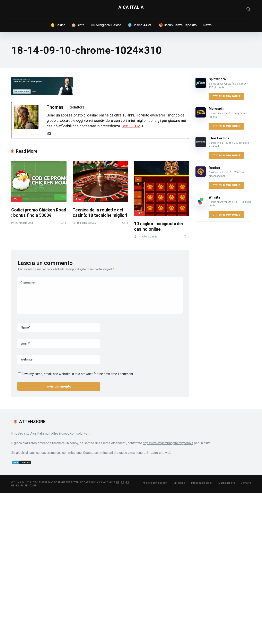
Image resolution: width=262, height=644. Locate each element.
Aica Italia (131, 7)
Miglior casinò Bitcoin (155, 482)
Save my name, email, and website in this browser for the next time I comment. (77, 374)
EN (17, 485)
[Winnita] (200, 205)
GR (35, 485)
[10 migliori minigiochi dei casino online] (161, 188)
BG (122, 482)
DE (12, 485)
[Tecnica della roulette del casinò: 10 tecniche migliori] (100, 181)
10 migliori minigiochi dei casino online (158, 226)
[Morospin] (200, 116)
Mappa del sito (226, 482)
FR (117, 482)
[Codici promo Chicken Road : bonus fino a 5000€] (39, 181)
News (207, 25)
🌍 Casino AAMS (140, 25)
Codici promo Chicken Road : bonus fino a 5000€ (38, 212)
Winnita (214, 197)
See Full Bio (131, 126)
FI (22, 485)
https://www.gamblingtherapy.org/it (168, 443)
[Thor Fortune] (200, 146)
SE (26, 485)
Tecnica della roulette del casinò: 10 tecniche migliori (100, 212)
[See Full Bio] (142, 126)
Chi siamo (179, 482)
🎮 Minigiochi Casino (106, 25)
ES (127, 482)
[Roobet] (200, 175)
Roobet (214, 168)
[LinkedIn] (49, 133)
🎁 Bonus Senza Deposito (178, 25)
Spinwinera (217, 79)
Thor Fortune (219, 138)
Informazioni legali (201, 482)
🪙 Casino (58, 25)
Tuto (16, 199)
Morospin (216, 109)
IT (30, 485)
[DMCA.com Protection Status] (21, 463)
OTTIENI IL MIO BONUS (226, 96)
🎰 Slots (78, 25)
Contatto (246, 482)
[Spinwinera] (200, 87)
